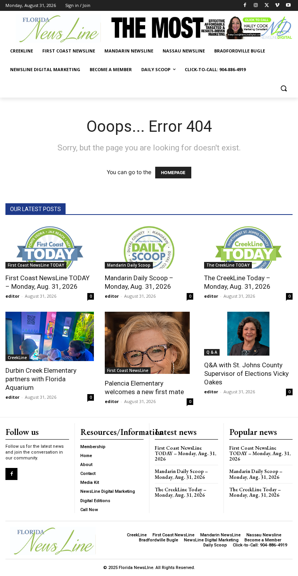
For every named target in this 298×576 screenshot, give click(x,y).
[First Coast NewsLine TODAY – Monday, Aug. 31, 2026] (49, 247)
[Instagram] (255, 5)
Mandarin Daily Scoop (129, 265)
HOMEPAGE (173, 172)
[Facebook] (245, 5)
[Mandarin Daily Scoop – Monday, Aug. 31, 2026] (149, 247)
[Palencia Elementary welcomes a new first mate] (149, 343)
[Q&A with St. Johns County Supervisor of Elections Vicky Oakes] (248, 334)
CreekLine (17, 357)
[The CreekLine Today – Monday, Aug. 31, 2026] (248, 247)
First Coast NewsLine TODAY (36, 265)
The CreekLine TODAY (227, 265)
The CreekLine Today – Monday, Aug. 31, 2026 (180, 492)
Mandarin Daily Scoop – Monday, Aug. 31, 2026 (181, 474)
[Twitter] (266, 5)
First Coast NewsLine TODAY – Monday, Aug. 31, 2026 (185, 454)
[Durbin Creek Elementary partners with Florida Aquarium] (49, 336)
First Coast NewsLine (127, 370)
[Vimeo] (277, 5)
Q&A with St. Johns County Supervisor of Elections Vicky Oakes (246, 373)
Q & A (211, 352)
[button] (283, 88)
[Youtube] (288, 5)
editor (12, 296)
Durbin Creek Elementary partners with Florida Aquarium (40, 379)
